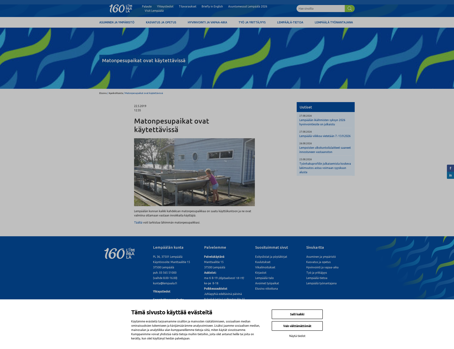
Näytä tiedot (297, 335)
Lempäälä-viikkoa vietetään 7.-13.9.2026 (325, 136)
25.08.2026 (305, 159)
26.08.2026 (305, 143)
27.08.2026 (305, 115)
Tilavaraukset (187, 6)
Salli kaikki (297, 314)
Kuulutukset (262, 262)
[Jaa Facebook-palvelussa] (450, 168)
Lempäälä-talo (264, 278)
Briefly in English (212, 6)
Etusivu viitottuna (266, 288)
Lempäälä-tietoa (290, 22)
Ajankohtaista (116, 93)
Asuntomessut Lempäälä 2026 (247, 6)
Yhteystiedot (165, 6)
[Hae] (350, 8)
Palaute (147, 6)
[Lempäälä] (120, 8)
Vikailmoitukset (265, 267)
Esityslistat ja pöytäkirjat (271, 256)
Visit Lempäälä (154, 10)
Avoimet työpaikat (267, 283)
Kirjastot (260, 272)
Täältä (138, 222)
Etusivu (103, 93)
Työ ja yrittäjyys (252, 22)
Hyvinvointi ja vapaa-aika (207, 22)
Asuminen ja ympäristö (116, 22)
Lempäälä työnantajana (334, 22)
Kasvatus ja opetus (161, 22)
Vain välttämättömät (297, 326)
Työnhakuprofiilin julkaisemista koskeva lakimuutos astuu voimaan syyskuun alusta (325, 168)
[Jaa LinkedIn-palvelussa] (450, 175)
